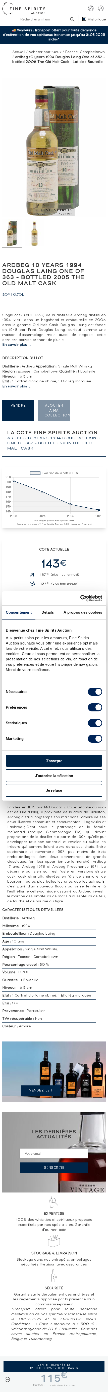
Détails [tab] (47, 612)
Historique (97, 19)
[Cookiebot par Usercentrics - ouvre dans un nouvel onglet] (80, 598)
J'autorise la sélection (54, 776)
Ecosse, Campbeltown (85, 52)
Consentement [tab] (19, 612)
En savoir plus (14, 344)
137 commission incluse (54, 1385)
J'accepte (54, 761)
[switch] (95, 707)
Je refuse (54, 790)
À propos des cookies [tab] (83, 612)
